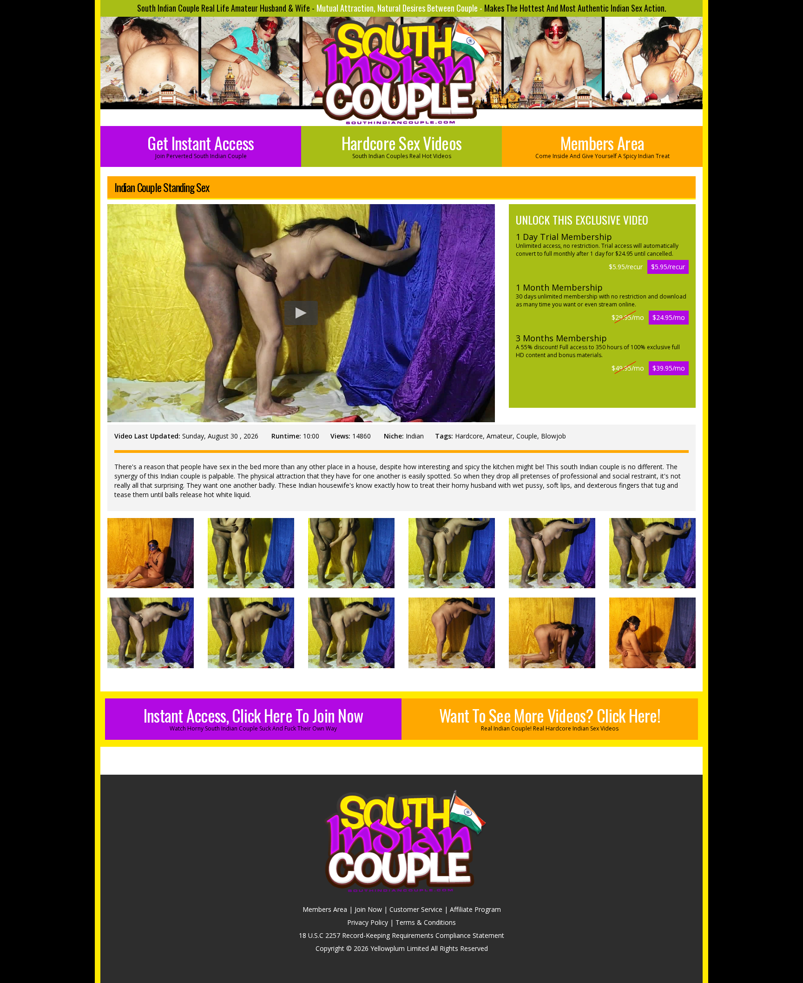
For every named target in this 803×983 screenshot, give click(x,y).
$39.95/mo (668, 368)
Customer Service (415, 909)
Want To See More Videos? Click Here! (549, 717)
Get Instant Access (200, 145)
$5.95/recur (668, 266)
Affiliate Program (475, 909)
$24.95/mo (668, 317)
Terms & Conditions (425, 922)
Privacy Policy (367, 922)
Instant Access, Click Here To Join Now (253, 717)
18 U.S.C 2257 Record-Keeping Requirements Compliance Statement (401, 935)
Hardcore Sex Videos (401, 145)
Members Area (602, 145)
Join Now (368, 909)
